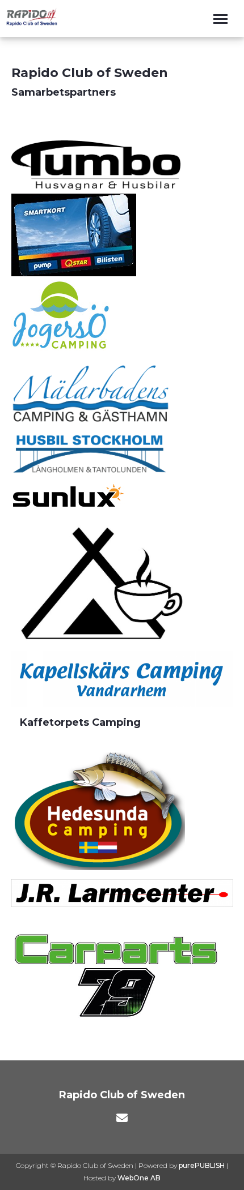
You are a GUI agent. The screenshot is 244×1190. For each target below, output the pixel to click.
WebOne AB (139, 1178)
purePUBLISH (202, 1165)
